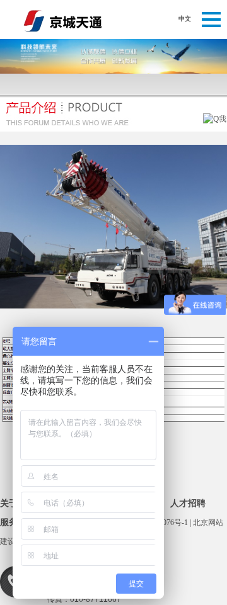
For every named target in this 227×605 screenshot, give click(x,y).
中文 (184, 18)
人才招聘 (188, 503)
